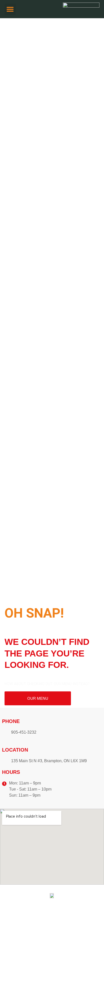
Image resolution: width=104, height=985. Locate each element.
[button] (10, 9)
